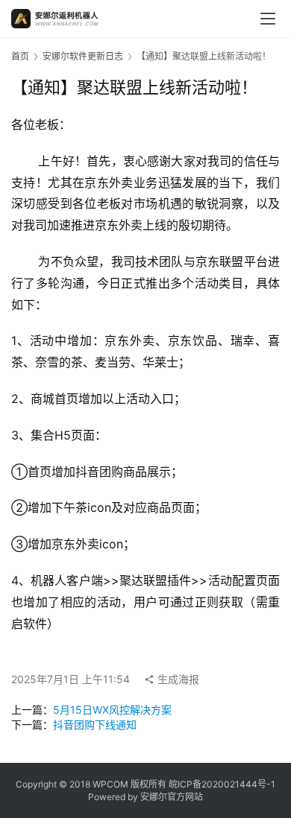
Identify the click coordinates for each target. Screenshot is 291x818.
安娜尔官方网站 (171, 796)
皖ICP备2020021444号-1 (222, 784)
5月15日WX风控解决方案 (112, 709)
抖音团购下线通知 (95, 724)
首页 (20, 56)
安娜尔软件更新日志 (83, 56)
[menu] (268, 18)
